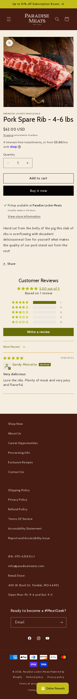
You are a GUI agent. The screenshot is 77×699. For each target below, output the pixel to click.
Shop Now (15, 424)
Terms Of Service (20, 519)
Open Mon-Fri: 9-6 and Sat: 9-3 (30, 595)
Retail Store (16, 575)
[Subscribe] (61, 622)
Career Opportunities (23, 443)
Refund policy (34, 677)
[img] (13, 358)
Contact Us (16, 472)
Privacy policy (55, 677)
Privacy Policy (17, 499)
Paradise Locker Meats (36, 671)
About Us (14, 433)
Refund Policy (17, 509)
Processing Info (19, 453)
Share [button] (11, 264)
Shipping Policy (19, 490)
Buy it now (38, 191)
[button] (8, 19)
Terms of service (29, 683)
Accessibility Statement (25, 528)
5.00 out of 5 (49, 289)
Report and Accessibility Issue (29, 538)
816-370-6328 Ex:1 (21, 556)
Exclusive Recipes (20, 462)
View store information (24, 216)
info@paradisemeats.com (26, 566)
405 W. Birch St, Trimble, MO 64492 (33, 585)
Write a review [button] (38, 332)
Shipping (8, 135)
